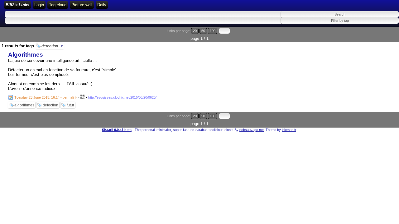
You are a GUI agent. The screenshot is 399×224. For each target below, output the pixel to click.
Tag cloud (57, 4)
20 (195, 31)
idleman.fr (289, 130)
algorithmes (24, 105)
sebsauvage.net (251, 130)
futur (70, 105)
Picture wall (81, 4)
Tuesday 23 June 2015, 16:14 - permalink (45, 97)
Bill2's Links (17, 4)
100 (212, 31)
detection (52, 46)
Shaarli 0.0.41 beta (117, 130)
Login (39, 4)
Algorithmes (25, 54)
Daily (101, 4)
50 (203, 31)
